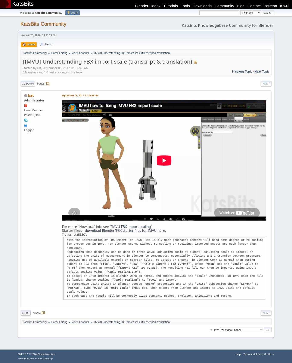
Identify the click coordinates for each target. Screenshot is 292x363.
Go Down (28, 83)
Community (224, 6)
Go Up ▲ (269, 354)
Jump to (214, 329)
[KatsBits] (26, 125)
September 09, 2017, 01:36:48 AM (80, 95)
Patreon (270, 6)
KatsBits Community (43, 24)
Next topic (261, 71)
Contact (254, 6)
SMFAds (22, 358)
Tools (185, 6)
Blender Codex (148, 6)
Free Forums (36, 358)
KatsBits (23, 4)
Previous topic (242, 71)
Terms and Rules (252, 354)
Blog (241, 6)
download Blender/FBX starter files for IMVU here (125, 230)
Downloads (202, 6)
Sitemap (48, 358)
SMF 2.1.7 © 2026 (27, 354)
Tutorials (170, 6)
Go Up (25, 312)
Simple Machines (46, 354)
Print (266, 83)
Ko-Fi (284, 6)
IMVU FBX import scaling (131, 226)
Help (238, 354)
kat (31, 95)
